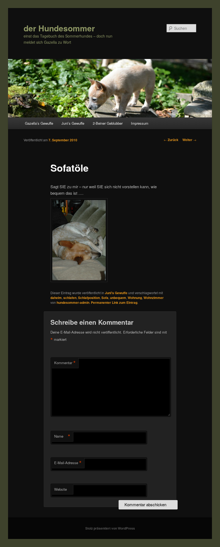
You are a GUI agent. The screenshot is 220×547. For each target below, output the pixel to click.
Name (62, 436)
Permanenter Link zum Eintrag (114, 302)
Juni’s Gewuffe (72, 123)
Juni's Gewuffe (116, 292)
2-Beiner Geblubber (108, 123)
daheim (56, 297)
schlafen (69, 297)
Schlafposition (89, 297)
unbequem (118, 297)
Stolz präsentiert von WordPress (110, 528)
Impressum (139, 123)
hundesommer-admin (73, 302)
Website (60, 489)
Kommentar (65, 362)
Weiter (189, 139)
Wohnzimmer (154, 297)
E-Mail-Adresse (68, 463)
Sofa (104, 297)
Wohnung (135, 297)
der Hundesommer (59, 28)
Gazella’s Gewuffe (39, 123)
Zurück (171, 139)
